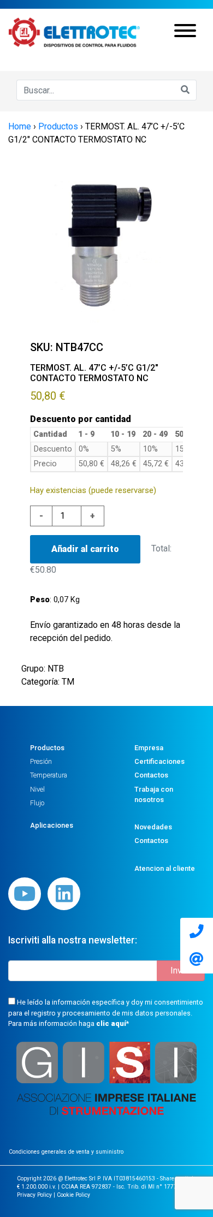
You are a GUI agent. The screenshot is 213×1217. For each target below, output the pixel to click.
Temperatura (48, 775)
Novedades (153, 827)
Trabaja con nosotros (153, 794)
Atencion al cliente (164, 868)
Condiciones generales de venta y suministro (66, 1151)
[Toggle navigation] (185, 32)
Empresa (148, 748)
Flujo (37, 803)
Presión (41, 761)
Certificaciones (159, 761)
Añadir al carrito (85, 549)
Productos (47, 748)
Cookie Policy (73, 1194)
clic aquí (111, 1023)
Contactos (151, 775)
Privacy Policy (34, 1194)
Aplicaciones (51, 825)
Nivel (37, 789)
